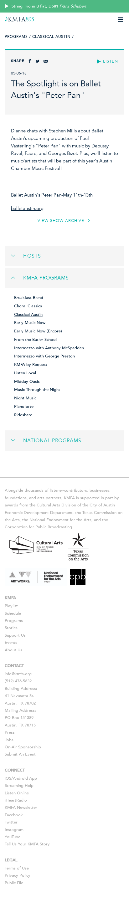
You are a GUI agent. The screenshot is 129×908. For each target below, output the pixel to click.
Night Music (25, 398)
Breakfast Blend (28, 297)
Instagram (14, 829)
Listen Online (17, 793)
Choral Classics (28, 306)
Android (20, 778)
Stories (11, 627)
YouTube (12, 836)
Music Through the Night (37, 389)
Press (10, 732)
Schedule (13, 613)
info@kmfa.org (18, 673)
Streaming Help (19, 785)
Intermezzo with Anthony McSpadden (49, 348)
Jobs (9, 739)
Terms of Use (17, 868)
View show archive (62, 220)
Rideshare (23, 415)
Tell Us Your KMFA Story (27, 844)
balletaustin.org (27, 208)
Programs (14, 620)
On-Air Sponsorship (23, 747)
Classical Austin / (53, 36)
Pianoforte (24, 406)
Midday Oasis (27, 381)
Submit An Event (20, 754)
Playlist (11, 605)
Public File (14, 882)
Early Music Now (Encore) (38, 331)
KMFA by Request (30, 364)
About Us (13, 650)
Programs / (18, 36)
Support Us (15, 635)
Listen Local (25, 373)
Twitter (11, 822)
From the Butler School (35, 339)
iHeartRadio (16, 800)
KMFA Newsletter (21, 807)
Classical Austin (28, 314)
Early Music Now (29, 322)
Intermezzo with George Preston (44, 356)
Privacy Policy (17, 875)
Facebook (14, 815)
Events (11, 642)
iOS (8, 778)
